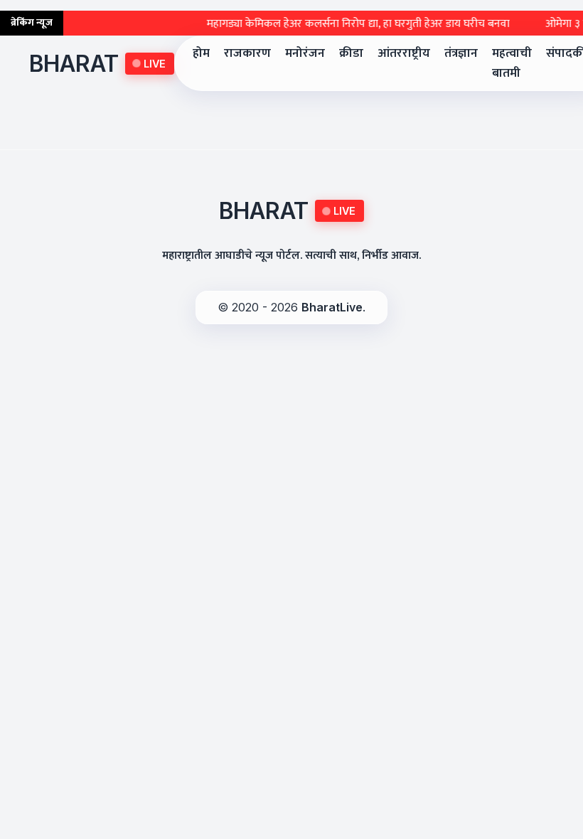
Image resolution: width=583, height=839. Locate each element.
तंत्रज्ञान (461, 53)
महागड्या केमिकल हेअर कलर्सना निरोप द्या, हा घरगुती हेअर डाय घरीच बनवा (348, 23)
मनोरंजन (305, 53)
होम (201, 53)
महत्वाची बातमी (512, 63)
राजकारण (247, 53)
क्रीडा (351, 53)
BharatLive (332, 307)
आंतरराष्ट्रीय (404, 53)
